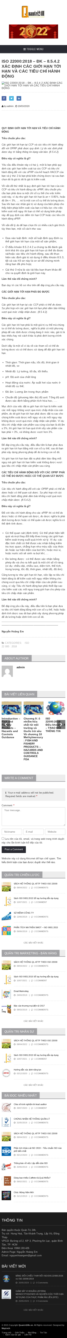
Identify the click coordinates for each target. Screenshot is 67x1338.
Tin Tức (43, 1332)
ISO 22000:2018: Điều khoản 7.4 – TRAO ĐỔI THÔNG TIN (55, 725)
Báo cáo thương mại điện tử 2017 (29, 1006)
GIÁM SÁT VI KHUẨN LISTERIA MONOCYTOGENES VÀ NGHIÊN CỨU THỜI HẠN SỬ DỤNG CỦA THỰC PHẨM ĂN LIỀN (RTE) (39, 1294)
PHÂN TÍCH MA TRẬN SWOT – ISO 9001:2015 (36, 927)
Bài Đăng (32, 1332)
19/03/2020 (23, 106)
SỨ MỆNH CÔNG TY (24, 913)
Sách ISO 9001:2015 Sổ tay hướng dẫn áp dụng (36, 898)
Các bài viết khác (33, 943)
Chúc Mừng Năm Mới (24, 1192)
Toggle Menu (35, 49)
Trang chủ (6, 1332)
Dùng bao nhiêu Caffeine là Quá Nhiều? (32, 1178)
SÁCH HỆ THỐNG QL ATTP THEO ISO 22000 (35, 884)
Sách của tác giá (13, 1335)
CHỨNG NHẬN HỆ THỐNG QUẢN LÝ (32, 1119)
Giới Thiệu (20, 1332)
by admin (8, 106)
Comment (8, 805)
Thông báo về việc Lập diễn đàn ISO (31, 1163)
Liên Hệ (27, 1335)
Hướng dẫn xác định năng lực (27, 1070)
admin (21, 667)
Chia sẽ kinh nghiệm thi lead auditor (30, 1104)
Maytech (6, 1328)
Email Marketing (21, 991)
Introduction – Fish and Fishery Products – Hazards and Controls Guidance (11, 728)
